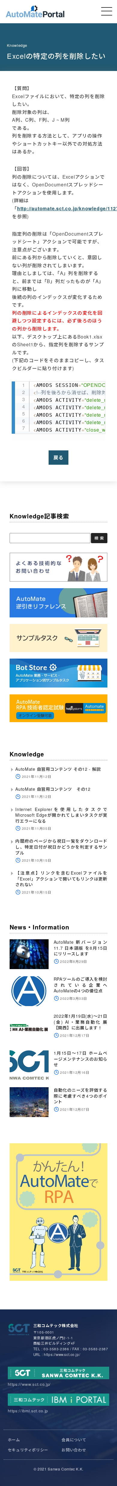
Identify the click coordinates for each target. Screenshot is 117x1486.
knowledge (17, 45)
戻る (58, 457)
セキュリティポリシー (28, 1450)
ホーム (14, 1439)
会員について (74, 1439)
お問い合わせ (74, 1450)
